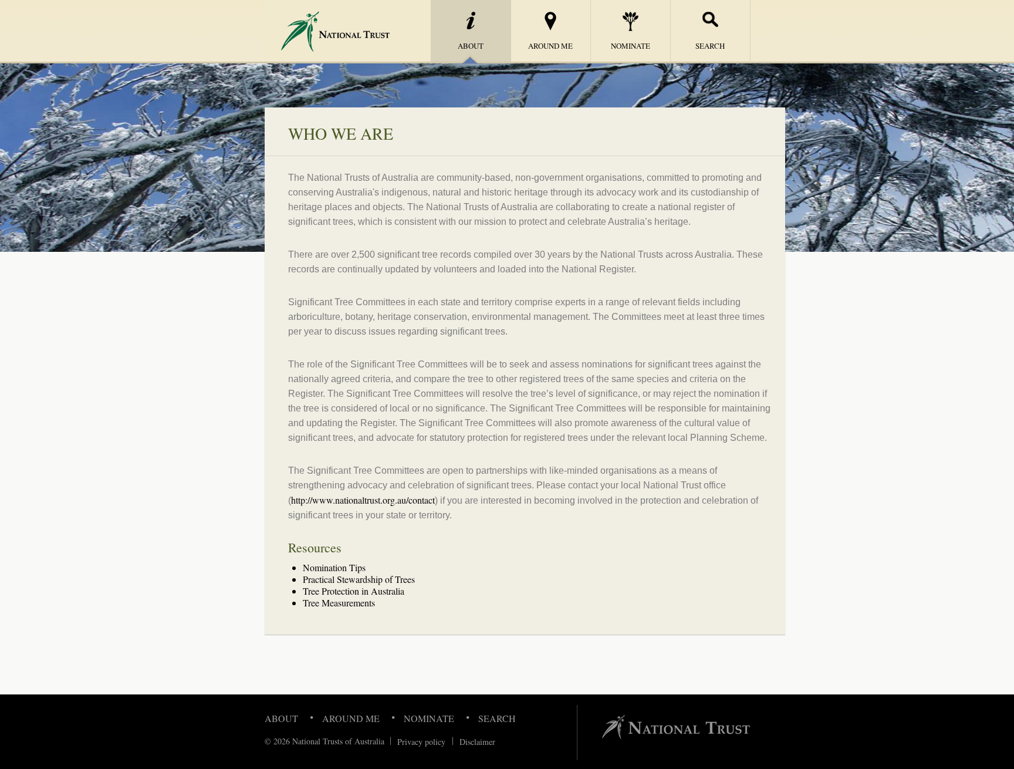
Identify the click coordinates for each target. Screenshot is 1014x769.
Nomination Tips (334, 567)
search (710, 46)
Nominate (630, 46)
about (471, 46)
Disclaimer (477, 741)
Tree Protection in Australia (353, 591)
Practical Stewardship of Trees (359, 579)
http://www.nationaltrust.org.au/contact (363, 500)
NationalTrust (330, 31)
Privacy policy (421, 741)
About (281, 718)
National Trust (676, 727)
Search (497, 718)
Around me (550, 46)
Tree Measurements (339, 602)
